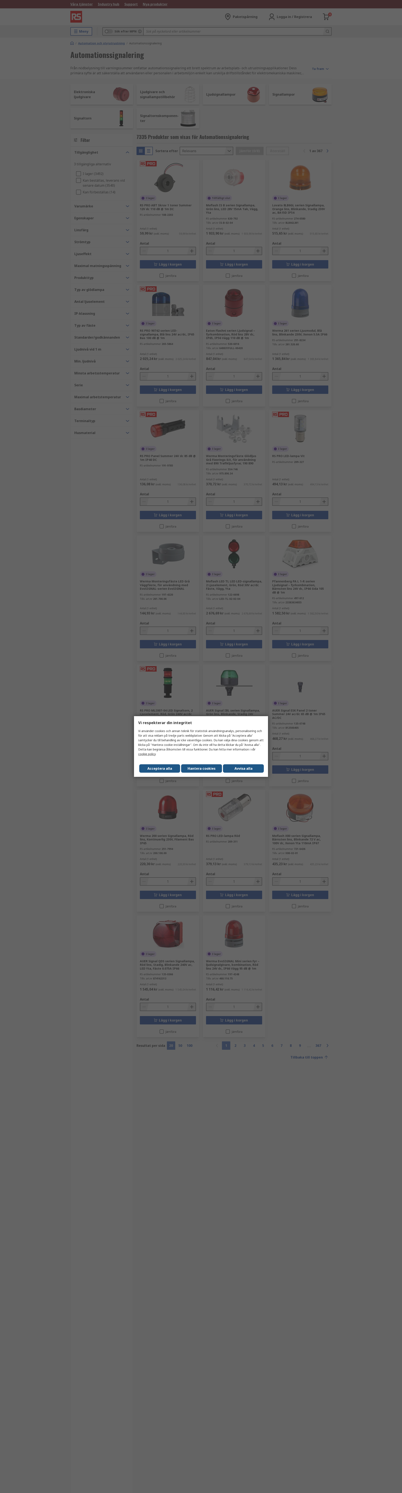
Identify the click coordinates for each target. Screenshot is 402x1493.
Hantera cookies (201, 768)
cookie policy (147, 754)
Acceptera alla (159, 768)
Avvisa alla (243, 768)
